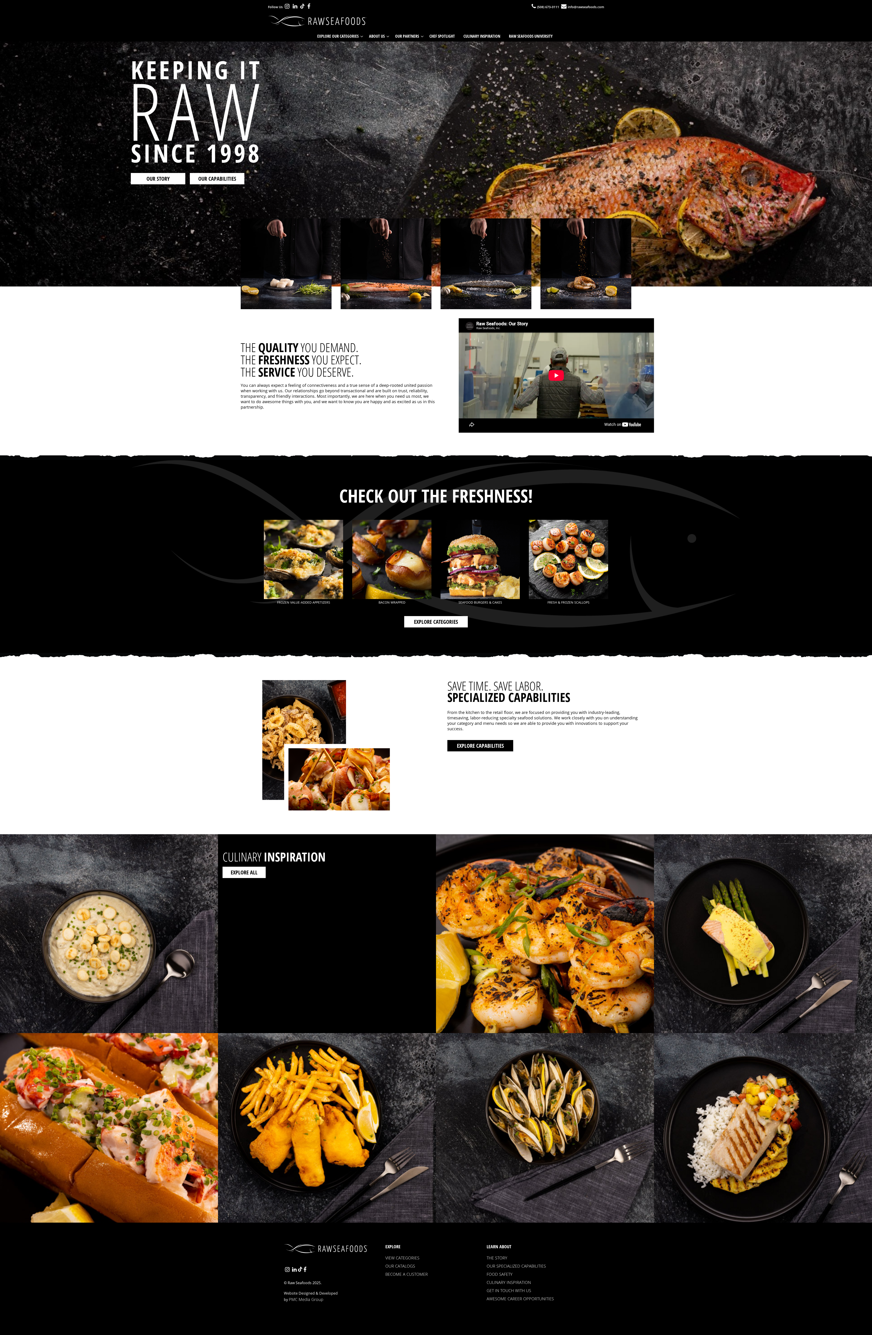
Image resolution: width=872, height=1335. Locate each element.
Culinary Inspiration (509, 1282)
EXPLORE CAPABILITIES (480, 745)
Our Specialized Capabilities (516, 1266)
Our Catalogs (400, 1266)
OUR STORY (158, 178)
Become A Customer (406, 1274)
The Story (497, 1258)
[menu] (436, 36)
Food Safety (500, 1274)
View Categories (402, 1258)
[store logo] (318, 21)
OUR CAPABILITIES (217, 178)
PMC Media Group (306, 1299)
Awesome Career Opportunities (520, 1298)
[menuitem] (339, 36)
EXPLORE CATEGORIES (436, 621)
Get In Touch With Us (509, 1290)
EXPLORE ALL (244, 872)
